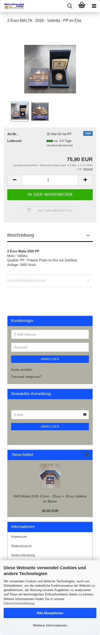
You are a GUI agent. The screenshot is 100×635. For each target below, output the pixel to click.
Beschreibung (20, 235)
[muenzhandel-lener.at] (12, 6)
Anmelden (50, 359)
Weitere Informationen (50, 625)
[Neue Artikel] (87, 455)
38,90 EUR (50, 511)
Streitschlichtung (23, 555)
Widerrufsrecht (21, 546)
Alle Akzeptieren (50, 613)
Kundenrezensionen (26, 280)
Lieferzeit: (14, 141)
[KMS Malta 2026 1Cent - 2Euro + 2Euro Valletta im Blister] (50, 476)
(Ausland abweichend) (60, 145)
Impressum (19, 536)
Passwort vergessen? (26, 377)
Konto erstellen (21, 369)
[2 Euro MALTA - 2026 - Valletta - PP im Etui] (50, 64)
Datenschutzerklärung (19, 603)
